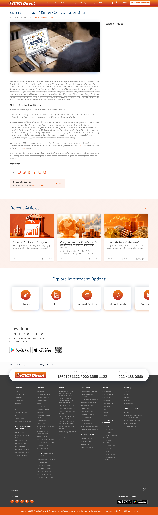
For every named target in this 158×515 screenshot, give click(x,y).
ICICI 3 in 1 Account (87, 438)
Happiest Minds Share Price (46, 459)
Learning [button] (73, 3)
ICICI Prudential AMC (109, 445)
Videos (126, 397)
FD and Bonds (19, 400)
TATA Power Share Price (44, 465)
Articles (126, 391)
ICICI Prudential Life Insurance (108, 441)
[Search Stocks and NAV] (106, 2)
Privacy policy (41, 420)
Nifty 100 (105, 409)
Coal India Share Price (44, 471)
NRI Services (41, 406)
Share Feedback (38, 185)
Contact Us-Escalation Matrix (44, 416)
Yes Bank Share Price (22, 449)
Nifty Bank (105, 412)
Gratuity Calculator (87, 411)
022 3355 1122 (95, 376)
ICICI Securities (107, 432)
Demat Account (86, 441)
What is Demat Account (66, 405)
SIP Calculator (85, 420)
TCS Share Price (42, 462)
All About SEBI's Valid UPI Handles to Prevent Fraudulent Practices (67, 393)
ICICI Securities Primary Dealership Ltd (109, 458)
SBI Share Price (20, 432)
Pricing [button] (93, 3)
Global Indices (106, 391)
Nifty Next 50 (106, 406)
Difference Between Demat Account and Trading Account (67, 433)
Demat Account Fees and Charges (67, 427)
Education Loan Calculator (89, 429)
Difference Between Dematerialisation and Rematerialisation (66, 400)
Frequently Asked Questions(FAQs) (42, 432)
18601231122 (68, 376)
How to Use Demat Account (68, 408)
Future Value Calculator (88, 402)
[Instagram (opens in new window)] (17, 501)
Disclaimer (15, 164)
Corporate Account (87, 447)
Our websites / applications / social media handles (133, 416)
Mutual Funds (19, 394)
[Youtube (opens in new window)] (32, 501)
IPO (16, 415)
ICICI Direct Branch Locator (45, 439)
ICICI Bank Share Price (44, 474)
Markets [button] (63, 3)
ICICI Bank (105, 426)
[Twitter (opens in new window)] (22, 501)
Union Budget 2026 (21, 418)
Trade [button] (54, 3)
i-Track (126, 412)
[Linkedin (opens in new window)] (27, 501)
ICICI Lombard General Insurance (109, 436)
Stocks (17, 391)
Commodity (18, 397)
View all (144, 208)
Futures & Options (21, 412)
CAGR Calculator (86, 423)
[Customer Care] (111, 2)
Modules (127, 400)
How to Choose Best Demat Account (67, 412)
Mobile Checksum (130, 423)
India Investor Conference (23, 421)
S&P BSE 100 (106, 397)
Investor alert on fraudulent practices (45, 427)
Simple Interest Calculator (89, 391)
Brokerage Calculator (87, 414)
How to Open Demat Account (65, 439)
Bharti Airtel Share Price (44, 468)
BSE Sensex (106, 400)
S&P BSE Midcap (107, 394)
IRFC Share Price (20, 443)
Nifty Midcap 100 (108, 403)
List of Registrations (43, 445)
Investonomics (128, 403)
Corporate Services (43, 409)
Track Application (130, 426)
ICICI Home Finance (108, 454)
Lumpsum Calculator (87, 405)
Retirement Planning (43, 394)
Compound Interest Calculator (87, 395)
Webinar (127, 394)
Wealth (39, 403)
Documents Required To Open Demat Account (66, 422)
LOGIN (125, 3)
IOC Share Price (20, 446)
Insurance (18, 403)
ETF (16, 406)
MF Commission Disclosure (45, 442)
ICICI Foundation (107, 429)
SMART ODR (41, 423)
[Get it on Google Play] (140, 502)
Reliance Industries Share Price (23, 436)
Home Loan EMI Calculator (89, 426)
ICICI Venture (106, 448)
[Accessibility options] (116, 2)
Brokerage (40, 391)
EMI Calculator (85, 408)
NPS (79, 145)
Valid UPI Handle (42, 448)
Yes (57, 183)
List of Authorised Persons (132, 420)
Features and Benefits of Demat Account (66, 417)
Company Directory (21, 455)
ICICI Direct (106, 451)
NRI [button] (100, 3)
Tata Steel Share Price (22, 452)
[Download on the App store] (125, 502)
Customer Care (42, 400)
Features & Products (43, 436)
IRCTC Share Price (21, 440)
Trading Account (86, 444)
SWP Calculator (86, 417)
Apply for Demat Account (140, 3)
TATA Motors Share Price (45, 477)
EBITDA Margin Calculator (89, 399)
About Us (40, 412)
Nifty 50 (105, 415)
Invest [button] (46, 3)
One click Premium (43, 397)
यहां (24, 148)
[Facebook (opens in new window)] (12, 501)
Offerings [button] (83, 3)
